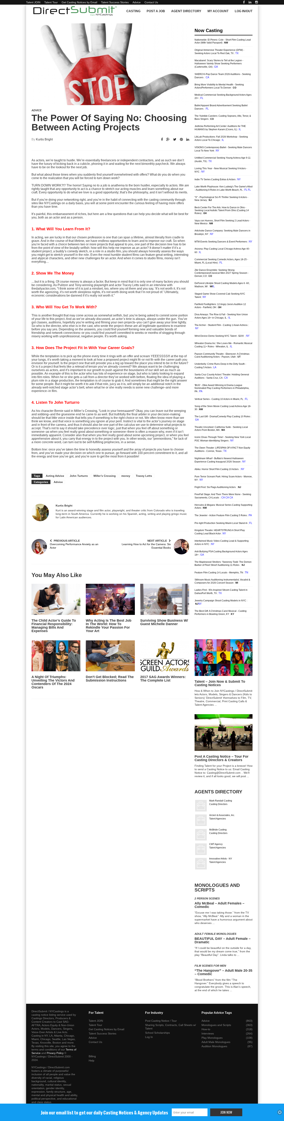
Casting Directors (218, 804)
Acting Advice (55, 475)
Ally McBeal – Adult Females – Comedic (219, 905)
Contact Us (151, 2)
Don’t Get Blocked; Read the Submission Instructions (110, 678)
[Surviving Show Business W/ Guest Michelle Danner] (164, 599)
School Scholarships (157, 1032)
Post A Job (156, 11)
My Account (218, 11)
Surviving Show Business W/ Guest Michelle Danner (164, 622)
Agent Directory (186, 11)
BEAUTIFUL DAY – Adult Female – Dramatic (223, 940)
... (215, 704)
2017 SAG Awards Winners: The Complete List (163, 678)
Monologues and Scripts (216, 1025)
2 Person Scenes (207, 898)
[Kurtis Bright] (40, 512)
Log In (149, 1037)
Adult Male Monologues (216, 1042)
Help (91, 1060)
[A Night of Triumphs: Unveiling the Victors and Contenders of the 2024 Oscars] (55, 655)
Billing (92, 1056)
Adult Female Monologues (215, 933)
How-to (206, 1029)
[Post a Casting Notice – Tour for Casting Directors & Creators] (224, 732)
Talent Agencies (217, 818)
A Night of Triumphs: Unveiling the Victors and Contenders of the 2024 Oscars (53, 682)
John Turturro (79, 475)
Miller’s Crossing (105, 475)
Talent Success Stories (115, 2)
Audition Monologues (214, 1046)
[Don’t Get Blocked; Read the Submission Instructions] (110, 655)
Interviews (208, 1033)
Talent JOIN (33, 2)
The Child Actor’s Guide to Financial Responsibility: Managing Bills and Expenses (53, 626)
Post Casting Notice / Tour (161, 1020)
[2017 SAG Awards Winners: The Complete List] (164, 655)
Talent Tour (51, 2)
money (125, 475)
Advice (137, 2)
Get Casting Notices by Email (79, 2)
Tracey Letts (144, 475)
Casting (133, 11)
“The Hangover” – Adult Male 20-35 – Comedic (223, 972)
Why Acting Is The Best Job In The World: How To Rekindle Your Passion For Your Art (108, 626)
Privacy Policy (55, 1053)
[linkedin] (250, 2)
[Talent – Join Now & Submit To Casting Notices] (224, 657)
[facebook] (244, 2)
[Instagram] (256, 2)
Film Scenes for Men (210, 965)
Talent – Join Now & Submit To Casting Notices (220, 683)
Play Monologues (212, 1037)
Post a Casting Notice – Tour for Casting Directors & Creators (221, 758)
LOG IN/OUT (244, 11)
